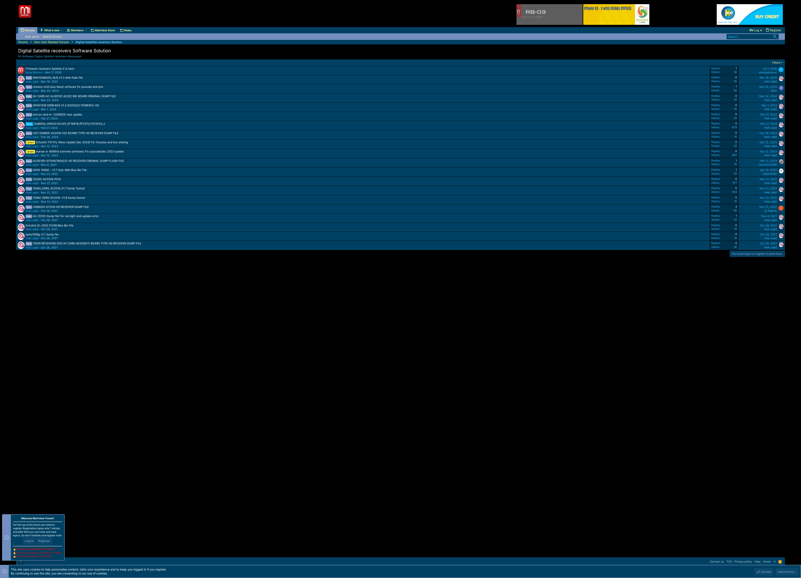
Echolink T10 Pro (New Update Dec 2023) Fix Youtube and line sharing (82, 142)
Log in (29, 541)
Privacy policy (743, 561)
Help (757, 561)
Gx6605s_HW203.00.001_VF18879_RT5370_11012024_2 (69, 123)
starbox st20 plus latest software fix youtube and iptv (68, 86)
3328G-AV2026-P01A (47, 179)
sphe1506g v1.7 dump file (42, 234)
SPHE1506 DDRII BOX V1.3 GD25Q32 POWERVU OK (66, 105)
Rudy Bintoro (34, 72)
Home (767, 561)
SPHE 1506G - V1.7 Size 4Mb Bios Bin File (60, 170)
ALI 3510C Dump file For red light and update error (66, 216)
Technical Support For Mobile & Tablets (39, 552)
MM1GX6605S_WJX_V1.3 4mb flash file (58, 77)
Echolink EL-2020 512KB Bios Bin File (49, 225)
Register (44, 541)
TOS (729, 561)
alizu (774, 90)
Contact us (717, 561)
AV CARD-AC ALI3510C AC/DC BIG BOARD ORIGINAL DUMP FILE (74, 96)
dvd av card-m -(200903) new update (57, 114)
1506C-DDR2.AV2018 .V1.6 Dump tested (59, 197)
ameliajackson (768, 72)
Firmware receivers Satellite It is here (50, 68)
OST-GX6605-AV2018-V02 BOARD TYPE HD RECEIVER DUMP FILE (75, 133)
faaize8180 (770, 173)
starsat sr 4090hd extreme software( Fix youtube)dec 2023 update (80, 151)
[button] (62, 30)
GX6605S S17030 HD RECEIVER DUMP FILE (61, 207)
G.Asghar (771, 210)
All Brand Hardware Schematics (34, 556)
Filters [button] (776, 62)
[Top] (774, 561)
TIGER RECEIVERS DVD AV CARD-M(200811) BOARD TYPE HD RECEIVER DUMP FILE (87, 243)
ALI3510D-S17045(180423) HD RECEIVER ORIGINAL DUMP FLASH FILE (78, 160)
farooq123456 (768, 164)
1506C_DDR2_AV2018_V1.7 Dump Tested (59, 188)
